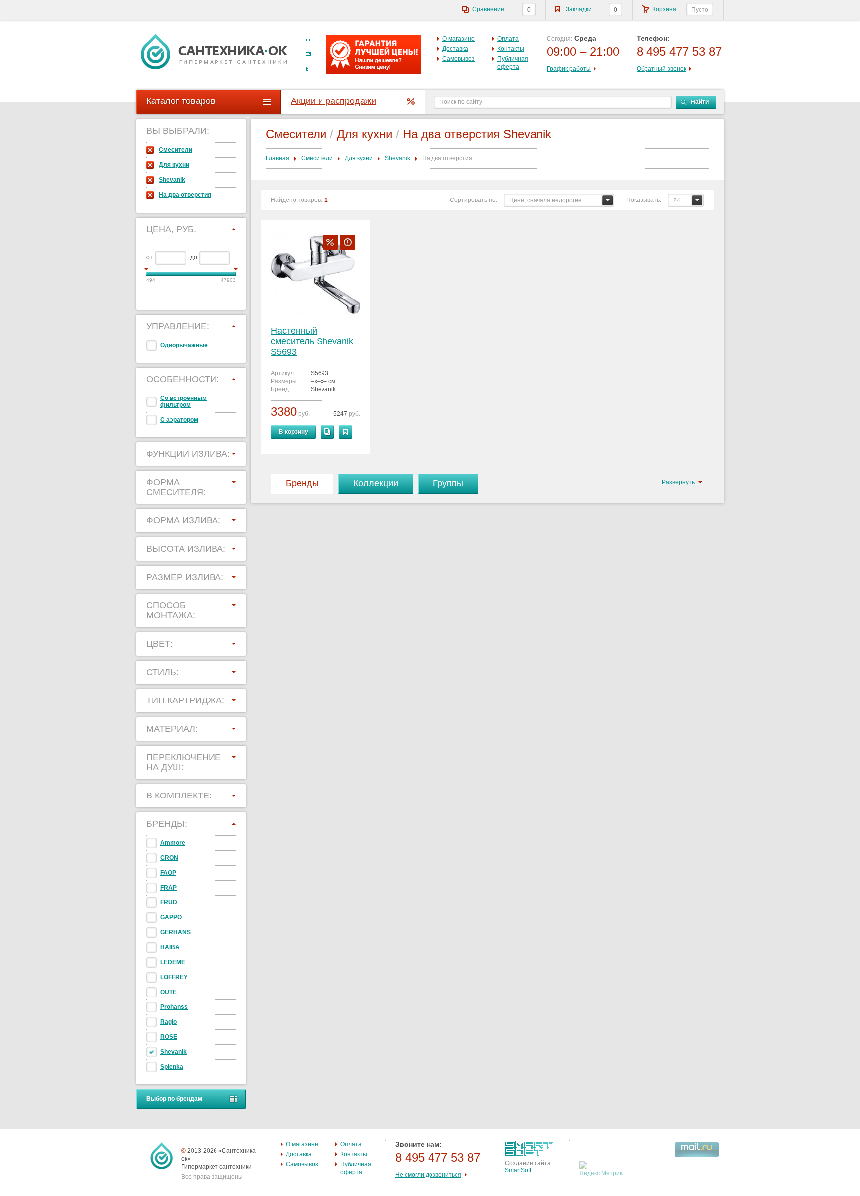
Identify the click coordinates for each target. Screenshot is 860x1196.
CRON (169, 857)
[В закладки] (345, 432)
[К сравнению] (327, 432)
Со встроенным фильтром (183, 401)
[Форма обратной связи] (308, 54)
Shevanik (172, 179)
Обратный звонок (661, 68)
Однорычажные (184, 345)
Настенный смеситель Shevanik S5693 (312, 341)
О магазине (458, 38)
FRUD (168, 902)
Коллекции (375, 483)
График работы (569, 68)
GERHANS (175, 932)
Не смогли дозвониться (428, 1174)
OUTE (168, 992)
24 (676, 200)
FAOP (168, 872)
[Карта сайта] (308, 69)
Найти (700, 102)
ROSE (168, 1036)
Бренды (302, 483)
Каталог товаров (180, 101)
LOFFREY (174, 977)
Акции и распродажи (333, 101)
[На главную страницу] (214, 51)
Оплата (508, 38)
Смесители (175, 149)
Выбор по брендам (174, 1099)
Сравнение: (489, 9)
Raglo (168, 1021)
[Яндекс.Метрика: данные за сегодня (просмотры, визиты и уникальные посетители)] (602, 1169)
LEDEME (172, 962)
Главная (277, 158)
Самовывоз (458, 58)
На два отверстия (185, 194)
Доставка (455, 48)
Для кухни (174, 164)
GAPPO (171, 917)
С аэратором (179, 419)
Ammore (172, 842)
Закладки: (579, 9)
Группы (448, 483)
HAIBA (170, 947)
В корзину (293, 431)
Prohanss (174, 1006)
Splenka (171, 1066)
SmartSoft (518, 1170)
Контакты (510, 48)
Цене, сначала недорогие (545, 200)
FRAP (168, 887)
